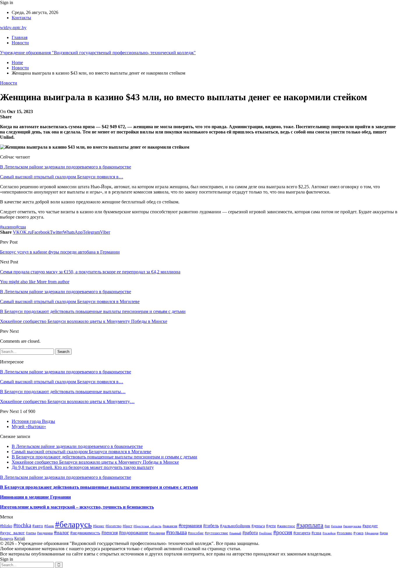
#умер (358, 533)
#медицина (45, 533)
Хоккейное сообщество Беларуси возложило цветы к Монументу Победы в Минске (95, 462)
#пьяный (235, 533)
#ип (327, 526)
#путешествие (216, 533)
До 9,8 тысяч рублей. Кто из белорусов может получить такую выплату (83, 467)
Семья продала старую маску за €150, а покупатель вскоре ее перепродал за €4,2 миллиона (90, 271)
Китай (19, 538)
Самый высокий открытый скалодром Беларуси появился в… (61, 176)
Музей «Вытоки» (29, 426)
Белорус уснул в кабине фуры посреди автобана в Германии (60, 251)
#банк (49, 526)
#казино (8, 226)
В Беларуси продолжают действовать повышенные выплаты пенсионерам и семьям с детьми (104, 456)
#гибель (211, 525)
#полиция (157, 533)
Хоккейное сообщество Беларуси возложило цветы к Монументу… (67, 401)
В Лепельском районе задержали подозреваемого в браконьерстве (65, 166)
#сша (21, 226)
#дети (271, 526)
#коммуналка (352, 526)
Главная (19, 37)
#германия (190, 525)
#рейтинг (265, 533)
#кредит (370, 525)
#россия (282, 532)
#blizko (6, 525)
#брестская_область (147, 526)
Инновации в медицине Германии (35, 497)
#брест (127, 526)
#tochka (22, 525)
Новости (20, 42)
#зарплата (309, 525)
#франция (371, 533)
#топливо (344, 533)
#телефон (329, 533)
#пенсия (109, 532)
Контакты (21, 17)
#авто (37, 525)
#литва (31, 533)
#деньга (258, 526)
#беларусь (73, 524)
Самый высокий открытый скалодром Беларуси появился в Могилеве (81, 451)
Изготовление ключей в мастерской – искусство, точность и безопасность (77, 506)
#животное (286, 526)
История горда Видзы (33, 421)
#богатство (113, 526)
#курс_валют (12, 532)
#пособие (196, 533)
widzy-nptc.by (13, 27)
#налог (61, 532)
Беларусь (6, 539)
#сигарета (301, 532)
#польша (176, 532)
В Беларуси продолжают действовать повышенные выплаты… (63, 391)
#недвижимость (85, 532)
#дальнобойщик (235, 525)
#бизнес (98, 526)
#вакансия (170, 526)
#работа (250, 532)
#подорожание (133, 532)
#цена (384, 533)
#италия (336, 526)
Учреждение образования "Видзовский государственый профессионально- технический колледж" (98, 52)
